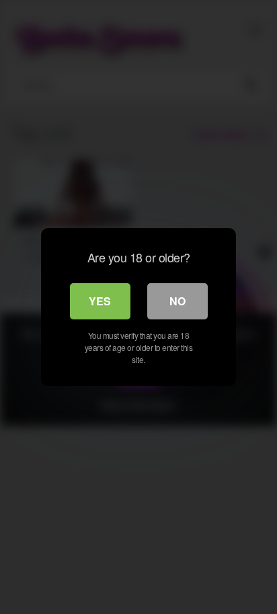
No (177, 301)
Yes (100, 301)
